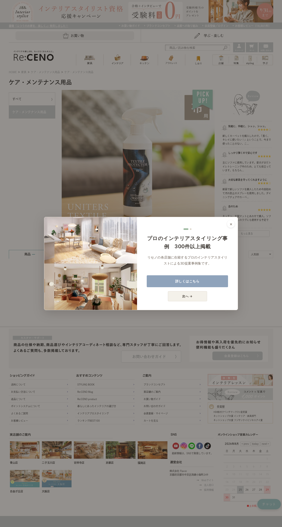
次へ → (187, 296)
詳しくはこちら (187, 281)
